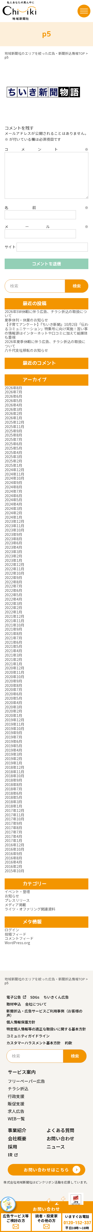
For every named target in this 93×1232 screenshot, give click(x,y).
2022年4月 (13, 599)
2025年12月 (14, 422)
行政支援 (16, 1096)
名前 (46, 207)
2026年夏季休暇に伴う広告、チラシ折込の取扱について (45, 343)
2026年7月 (13, 391)
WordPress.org (17, 942)
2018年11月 (14, 771)
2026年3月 (13, 409)
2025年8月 (13, 435)
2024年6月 (13, 495)
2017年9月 (13, 823)
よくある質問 (60, 1130)
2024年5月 (13, 499)
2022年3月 (13, 603)
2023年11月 (14, 525)
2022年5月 (13, 594)
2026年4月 (13, 404)
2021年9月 (13, 629)
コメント (46, 149)
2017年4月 (13, 836)
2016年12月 (14, 844)
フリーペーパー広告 (26, 1081)
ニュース (56, 1146)
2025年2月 (13, 460)
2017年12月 (14, 810)
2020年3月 (13, 706)
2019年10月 (14, 728)
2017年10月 (14, 818)
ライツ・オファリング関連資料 (30, 909)
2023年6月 (13, 542)
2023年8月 (13, 538)
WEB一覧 (16, 1118)
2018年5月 (13, 797)
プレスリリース (17, 900)
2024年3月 (13, 508)
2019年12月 (14, 719)
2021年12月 (14, 616)
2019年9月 (13, 732)
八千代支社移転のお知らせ (26, 350)
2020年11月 (14, 672)
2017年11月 (14, 814)
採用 (12, 1146)
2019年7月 (13, 737)
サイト (10, 246)
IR (10, 1154)
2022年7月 (13, 586)
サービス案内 (22, 1071)
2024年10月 (14, 478)
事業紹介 (17, 1130)
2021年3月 (13, 655)
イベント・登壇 (17, 891)
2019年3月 (13, 754)
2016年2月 (13, 866)
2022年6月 (13, 590)
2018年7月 (13, 788)
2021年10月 (14, 625)
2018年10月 (14, 775)
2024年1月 (13, 517)
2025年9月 (13, 430)
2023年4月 (13, 547)
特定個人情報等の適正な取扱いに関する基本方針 (46, 1028)
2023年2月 (13, 555)
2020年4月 (13, 702)
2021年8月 (13, 633)
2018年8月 (13, 784)
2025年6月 (13, 443)
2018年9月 (13, 780)
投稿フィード (15, 934)
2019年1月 (13, 762)
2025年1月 (13, 465)
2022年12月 (14, 564)
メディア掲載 (15, 904)
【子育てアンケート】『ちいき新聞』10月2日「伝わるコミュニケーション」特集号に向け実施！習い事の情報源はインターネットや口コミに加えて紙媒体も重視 (46, 331)
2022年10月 (14, 573)
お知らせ (12, 895)
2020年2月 (13, 711)
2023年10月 (14, 530)
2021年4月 (13, 650)
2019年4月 (13, 750)
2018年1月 (13, 806)
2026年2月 (13, 413)
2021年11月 (14, 620)
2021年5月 (13, 646)
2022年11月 (14, 568)
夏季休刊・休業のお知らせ (26, 320)
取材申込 (13, 1004)
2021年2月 (13, 659)
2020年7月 (13, 689)
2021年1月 (13, 663)
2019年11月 (14, 724)
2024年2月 (13, 512)
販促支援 (16, 1104)
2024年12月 (14, 469)
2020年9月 (13, 681)
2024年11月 (14, 474)
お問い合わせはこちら (46, 1170)
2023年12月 (14, 521)
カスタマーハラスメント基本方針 (33, 1042)
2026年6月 (13, 396)
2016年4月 (13, 862)
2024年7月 (13, 491)
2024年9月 (13, 482)
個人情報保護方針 (20, 1022)
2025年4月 (13, 452)
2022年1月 (13, 611)
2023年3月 (13, 551)
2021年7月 (13, 637)
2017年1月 (13, 840)
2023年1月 (13, 560)
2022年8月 (13, 581)
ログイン (12, 929)
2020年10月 (14, 676)
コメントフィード (19, 938)
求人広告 (16, 1111)
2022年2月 (13, 607)
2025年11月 (14, 426)
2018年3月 (13, 801)
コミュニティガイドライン (28, 1035)
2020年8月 (13, 685)
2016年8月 (13, 857)
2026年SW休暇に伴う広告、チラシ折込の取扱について (46, 313)
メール (46, 226)
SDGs (34, 997)
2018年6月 (13, 793)
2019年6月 (13, 741)
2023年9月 (13, 534)
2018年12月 (14, 767)
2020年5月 (13, 698)
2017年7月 (13, 832)
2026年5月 (13, 400)
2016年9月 (13, 853)
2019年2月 (13, 758)
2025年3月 (13, 456)
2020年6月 (13, 693)
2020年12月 (14, 667)
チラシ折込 (18, 1088)
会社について (36, 1004)
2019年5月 (13, 745)
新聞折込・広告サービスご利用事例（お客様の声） (44, 1013)
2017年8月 (13, 827)
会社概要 (17, 1138)
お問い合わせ (60, 1138)
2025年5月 (13, 448)
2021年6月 (13, 642)
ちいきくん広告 (56, 997)
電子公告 (13, 997)
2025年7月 (13, 439)
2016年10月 (14, 849)
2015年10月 (14, 870)
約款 (68, 1042)
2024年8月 (13, 486)
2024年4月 (13, 504)
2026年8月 (13, 387)
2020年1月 (13, 715)
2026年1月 (13, 417)
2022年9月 (13, 577)
